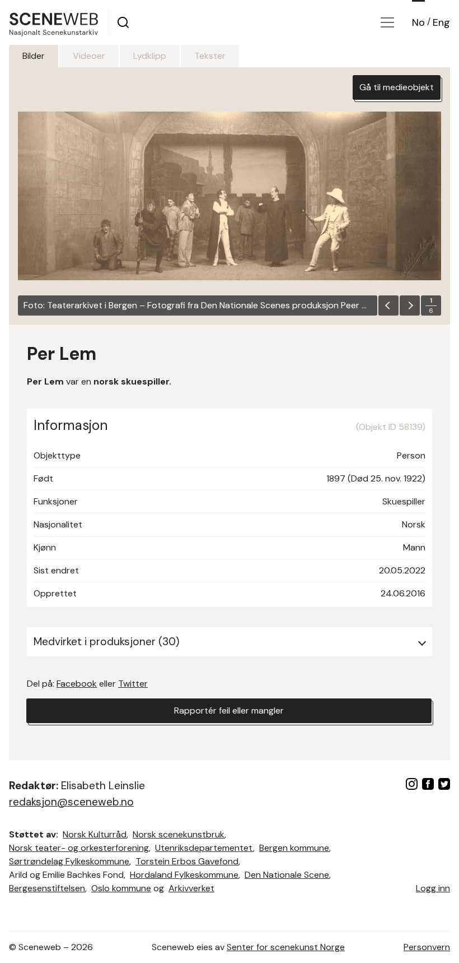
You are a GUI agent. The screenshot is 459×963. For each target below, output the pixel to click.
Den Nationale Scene (287, 875)
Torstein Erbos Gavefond (186, 861)
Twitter (133, 683)
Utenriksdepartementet (204, 848)
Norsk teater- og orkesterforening (79, 848)
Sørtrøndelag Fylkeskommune (69, 861)
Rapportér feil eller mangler (229, 710)
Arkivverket (191, 888)
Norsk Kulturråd (95, 834)
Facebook (77, 683)
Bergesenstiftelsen (47, 888)
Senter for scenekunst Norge (286, 947)
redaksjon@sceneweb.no (71, 802)
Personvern (427, 947)
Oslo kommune (121, 888)
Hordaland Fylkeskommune (184, 875)
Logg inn (433, 888)
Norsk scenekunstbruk (178, 834)
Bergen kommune (294, 848)
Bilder (33, 56)
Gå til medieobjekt (396, 87)
